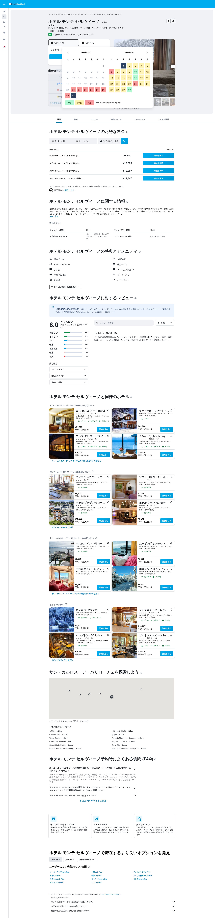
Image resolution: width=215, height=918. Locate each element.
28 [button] (97, 89)
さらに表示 (53, 216)
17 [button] (73, 83)
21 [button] (97, 83)
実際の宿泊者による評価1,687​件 (78, 34)
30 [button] (67, 95)
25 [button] (79, 89)
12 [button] (85, 77)
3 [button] (73, 71)
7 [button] (97, 71)
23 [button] (67, 89)
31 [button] (73, 95)
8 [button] (103, 71)
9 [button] (67, 77)
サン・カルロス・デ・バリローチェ (85, 14)
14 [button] (97, 77)
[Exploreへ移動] (4, 32)
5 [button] (85, 71)
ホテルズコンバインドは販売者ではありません (72, 901)
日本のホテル (55, 875)
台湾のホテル (96, 872)
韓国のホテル (96, 875)
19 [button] (85, 83)
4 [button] (79, 71)
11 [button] (79, 77)
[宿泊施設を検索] (4, 16)
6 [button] (91, 71)
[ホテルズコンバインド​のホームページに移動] (17, 3)
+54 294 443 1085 (56, 30)
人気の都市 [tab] (69, 859)
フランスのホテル (57, 879)
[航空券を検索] (4, 11)
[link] (76, 460)
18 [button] (79, 83)
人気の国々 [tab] (56, 859)
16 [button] (67, 83)
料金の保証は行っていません (111, 894)
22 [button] (103, 83)
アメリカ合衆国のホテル (142, 875)
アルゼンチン (60, 14)
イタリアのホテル (57, 882)
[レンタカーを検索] (4, 21)
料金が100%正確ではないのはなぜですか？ (70, 910)
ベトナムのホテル (140, 879)
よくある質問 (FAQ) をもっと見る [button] (93, 800)
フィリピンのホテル (99, 879)
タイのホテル (96, 882)
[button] (4, 4)
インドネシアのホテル (142, 872)
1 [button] (103, 65)
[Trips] (4, 39)
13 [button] (91, 77)
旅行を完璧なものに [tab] (87, 859)
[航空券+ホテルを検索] (4, 27)
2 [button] (67, 71)
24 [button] (73, 89)
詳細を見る (103, 429)
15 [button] (103, 77)
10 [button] (73, 77)
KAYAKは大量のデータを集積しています (69, 906)
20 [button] (91, 83)
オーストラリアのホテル (59, 872)
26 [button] (85, 89)
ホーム (50, 14)
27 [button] (91, 89)
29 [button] (103, 89)
